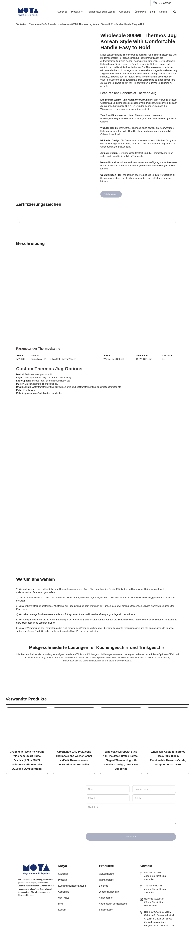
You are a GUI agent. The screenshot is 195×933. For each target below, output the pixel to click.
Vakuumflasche (106, 874)
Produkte (75, 12)
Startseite (62, 12)
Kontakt (163, 12)
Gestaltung (124, 12)
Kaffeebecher (105, 898)
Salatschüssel (106, 910)
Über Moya (140, 12)
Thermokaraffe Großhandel (43, 24)
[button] (174, 11)
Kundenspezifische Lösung (101, 12)
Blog (152, 12)
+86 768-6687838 (153, 885)
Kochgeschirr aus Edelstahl (113, 904)
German (166, 3)
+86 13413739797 (153, 872)
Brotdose (103, 886)
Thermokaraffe (106, 880)
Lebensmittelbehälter (109, 892)
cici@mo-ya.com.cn (154, 899)
